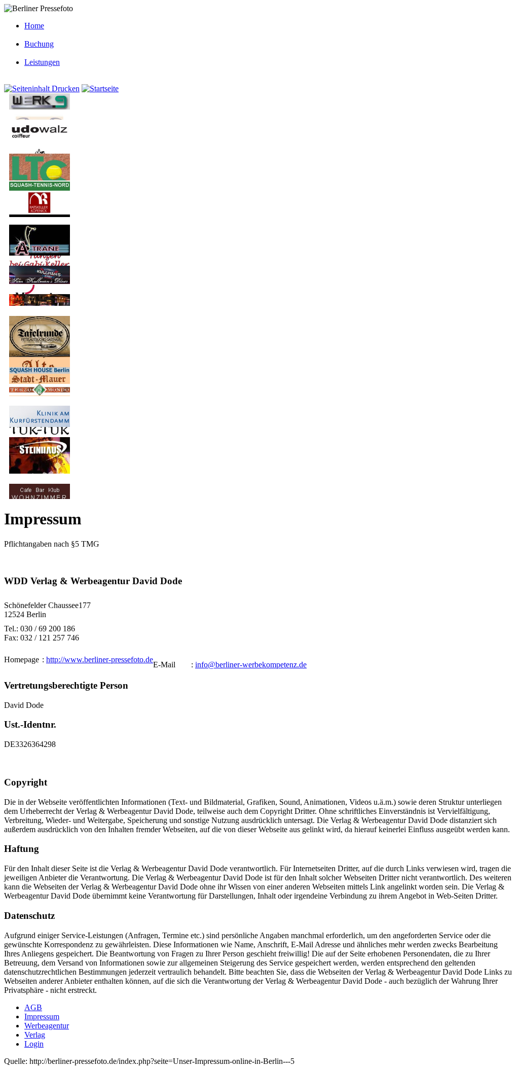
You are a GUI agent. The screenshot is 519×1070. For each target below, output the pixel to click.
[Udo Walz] (39, 140)
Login (34, 1044)
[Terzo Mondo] (39, 392)
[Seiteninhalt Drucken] (42, 88)
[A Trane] (39, 252)
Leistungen (42, 62)
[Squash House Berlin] (39, 371)
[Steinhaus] (39, 471)
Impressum (41, 1016)
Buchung (39, 44)
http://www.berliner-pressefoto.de (99, 659)
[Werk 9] (39, 106)
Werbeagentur (46, 1025)
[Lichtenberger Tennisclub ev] (39, 177)
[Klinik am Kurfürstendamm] (39, 424)
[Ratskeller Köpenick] (39, 211)
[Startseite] (100, 88)
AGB (33, 1007)
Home (34, 25)
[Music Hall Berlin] (39, 303)
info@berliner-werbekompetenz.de (251, 664)
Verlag (34, 1034)
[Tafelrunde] (39, 354)
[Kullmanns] (39, 281)
